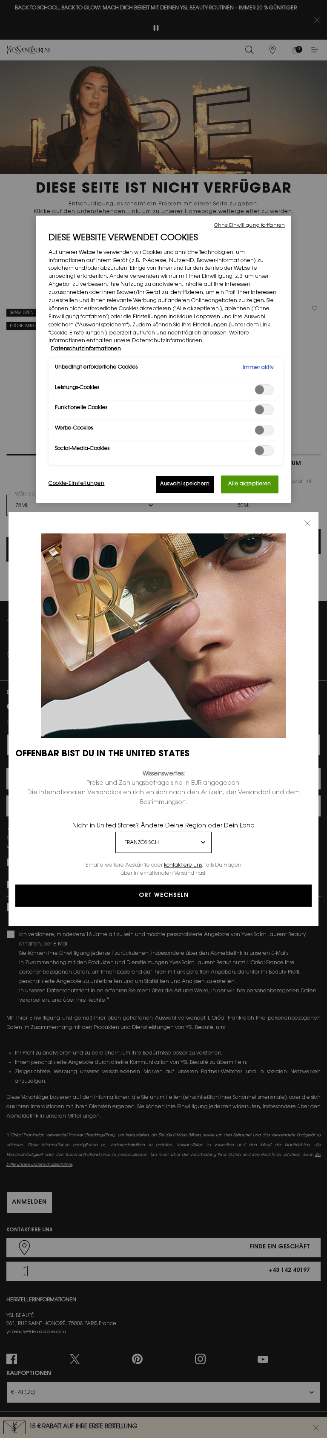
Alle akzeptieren (249, 484)
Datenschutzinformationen (86, 349)
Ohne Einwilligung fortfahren (249, 225)
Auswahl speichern (185, 484)
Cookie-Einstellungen (76, 483)
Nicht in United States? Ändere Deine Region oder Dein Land (163, 826)
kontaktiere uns (183, 865)
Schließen (307, 523)
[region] (163, 359)
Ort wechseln (164, 896)
